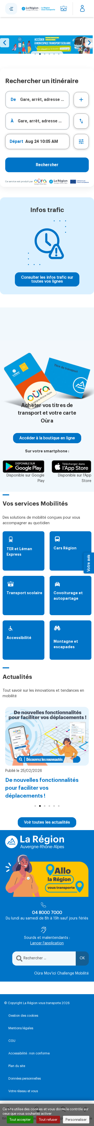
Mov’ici (50, 973)
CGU (11, 1040)
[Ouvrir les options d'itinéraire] (81, 141)
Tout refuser (48, 1119)
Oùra (38, 973)
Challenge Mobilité (73, 973)
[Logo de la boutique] (37, 8)
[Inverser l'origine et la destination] (81, 121)
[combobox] (37, 99)
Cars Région (65, 548)
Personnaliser (76, 1119)
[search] (44, 99)
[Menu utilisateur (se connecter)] (82, 8)
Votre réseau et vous (23, 1091)
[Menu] (11, 8)
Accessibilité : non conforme (29, 1053)
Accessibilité (19, 638)
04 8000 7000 (47, 913)
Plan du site (16, 1066)
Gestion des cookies (23, 1015)
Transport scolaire (24, 593)
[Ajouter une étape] (81, 99)
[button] (4, 42)
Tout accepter (20, 1119)
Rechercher (47, 164)
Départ (16, 141)
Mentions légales (20, 1028)
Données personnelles (24, 1078)
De (13, 99)
